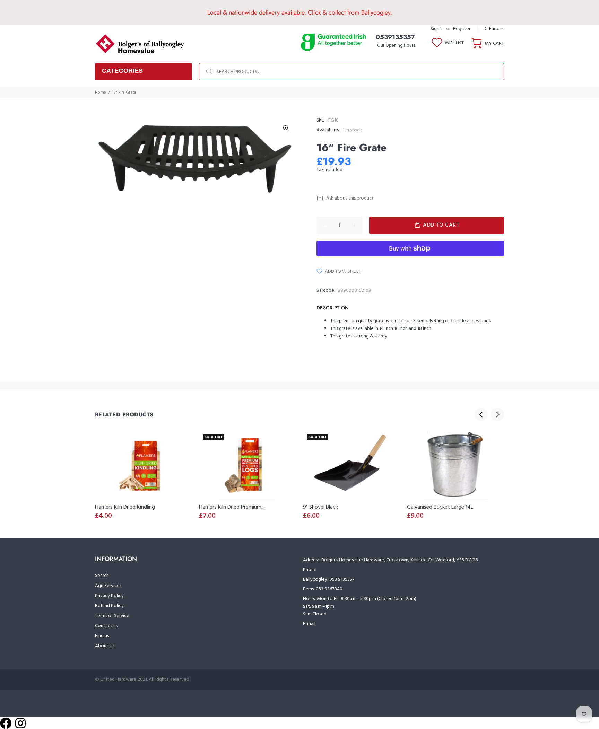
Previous (481, 414)
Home (100, 92)
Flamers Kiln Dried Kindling (125, 507)
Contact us (106, 626)
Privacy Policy (109, 596)
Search (102, 576)
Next (497, 414)
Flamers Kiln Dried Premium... (231, 507)
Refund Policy (109, 606)
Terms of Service (112, 616)
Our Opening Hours (396, 45)
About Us (104, 646)
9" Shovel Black (320, 507)
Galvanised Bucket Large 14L (440, 507)
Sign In (437, 29)
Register (461, 29)
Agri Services (108, 586)
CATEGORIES (122, 70)
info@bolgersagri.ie (338, 624)
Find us (102, 636)
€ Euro (491, 29)
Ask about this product (350, 198)
